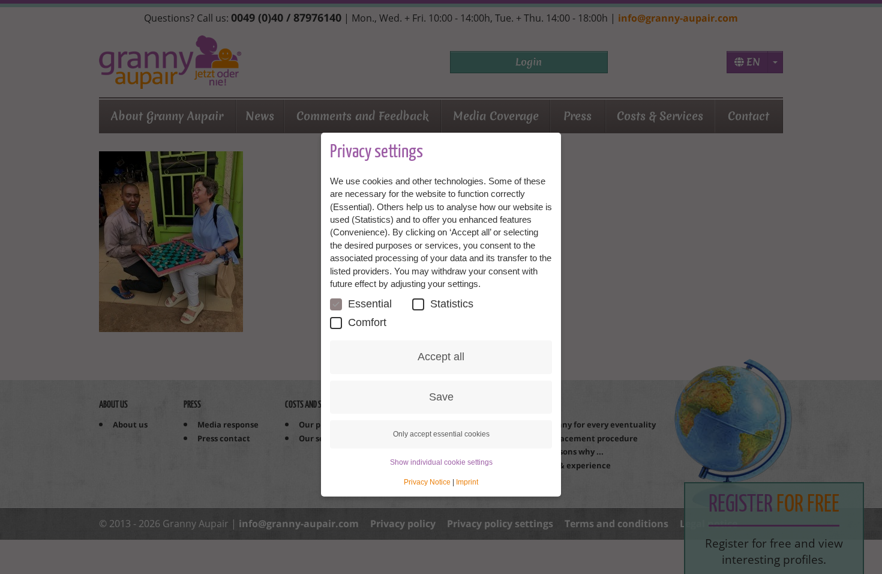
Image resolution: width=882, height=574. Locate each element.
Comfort (367, 322)
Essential (370, 304)
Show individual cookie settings (441, 462)
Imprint (467, 482)
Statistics (451, 304)
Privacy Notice (427, 482)
